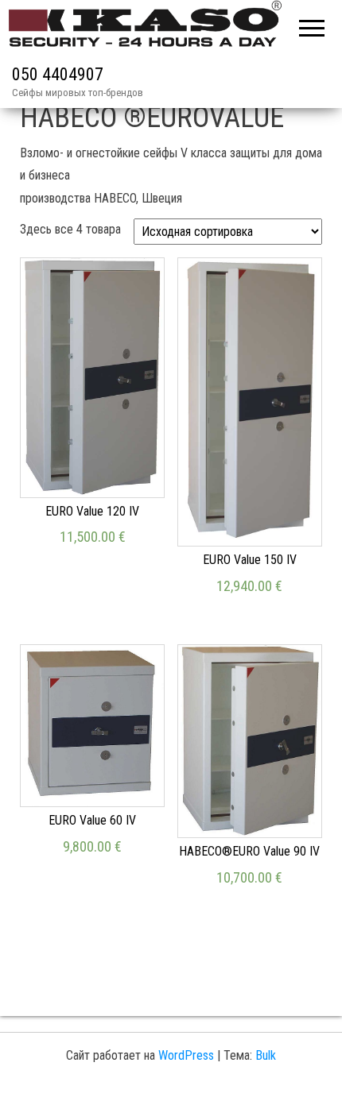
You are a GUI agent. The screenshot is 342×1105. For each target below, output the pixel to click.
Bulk (265, 1055)
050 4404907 (57, 74)
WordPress (186, 1055)
